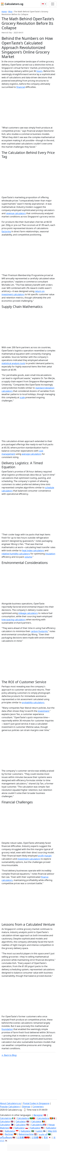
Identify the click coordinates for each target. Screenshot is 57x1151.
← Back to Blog (9, 1055)
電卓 (46, 1137)
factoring (6, 231)
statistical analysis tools (13, 363)
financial (20, 87)
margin (48, 855)
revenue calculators (16, 213)
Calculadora (23, 1118)
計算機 (20, 1137)
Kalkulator (19, 1127)
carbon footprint (39, 631)
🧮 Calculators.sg (12, 4)
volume (28, 556)
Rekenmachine (26, 1134)
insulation (50, 553)
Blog (10, 11)
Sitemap (26, 1106)
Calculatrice (37, 1124)
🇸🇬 (43, 4)
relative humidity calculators (16, 553)
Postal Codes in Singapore (36, 1103)
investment (43, 711)
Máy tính (52, 1131)
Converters (38, 1106)
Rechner (9, 1134)
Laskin (39, 1131)
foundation (7, 1029)
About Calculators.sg (10, 1103)
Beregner (38, 1115)
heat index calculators (33, 550)
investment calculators (28, 858)
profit (41, 855)
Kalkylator (26, 1131)
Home (4, 11)
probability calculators (33, 702)
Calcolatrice (6, 1118)
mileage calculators (28, 613)
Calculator (5, 1121)
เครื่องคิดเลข (6, 1137)
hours (39, 71)
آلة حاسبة (43, 1134)
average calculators (31, 454)
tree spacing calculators (14, 619)
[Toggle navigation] (52, 4)
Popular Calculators (10, 1106)
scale (22, 397)
